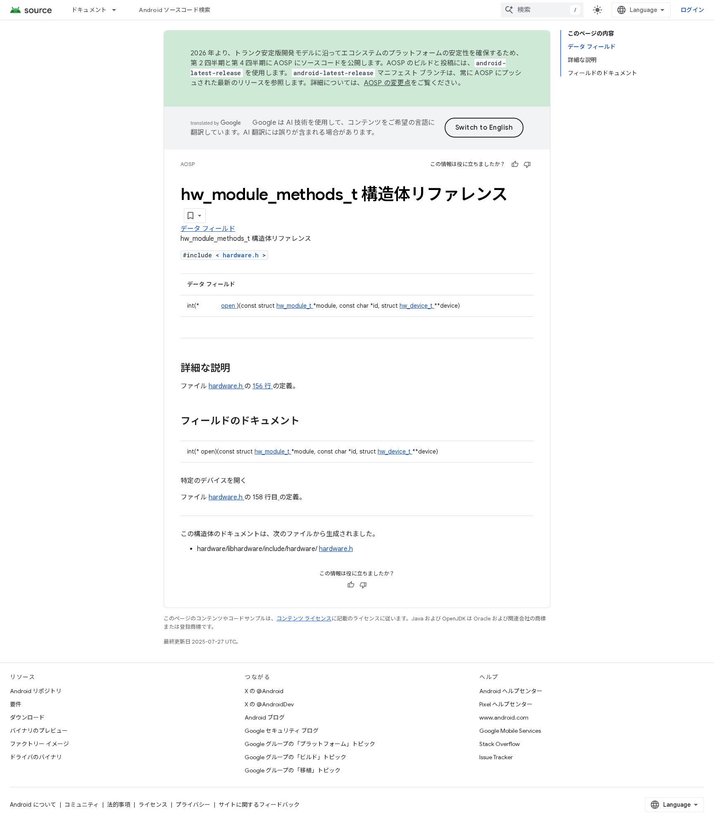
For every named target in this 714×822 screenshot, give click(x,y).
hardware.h (242, 255)
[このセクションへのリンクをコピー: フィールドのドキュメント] (310, 422)
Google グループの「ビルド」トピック (295, 757)
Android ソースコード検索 (174, 10)
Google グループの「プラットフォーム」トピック (310, 744)
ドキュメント (89, 10)
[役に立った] (515, 164)
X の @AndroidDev (269, 704)
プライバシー (193, 804)
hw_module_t (294, 305)
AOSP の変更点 (387, 83)
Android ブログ (265, 717)
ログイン (692, 10)
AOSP (188, 164)
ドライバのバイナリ (36, 757)
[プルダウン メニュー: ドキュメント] (118, 10)
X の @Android (264, 691)
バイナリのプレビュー (39, 730)
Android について (33, 804)
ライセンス (152, 804)
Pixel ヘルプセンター (506, 704)
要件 (15, 704)
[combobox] (542, 9)
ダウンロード (27, 717)
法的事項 (118, 804)
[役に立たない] (527, 164)
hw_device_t (417, 305)
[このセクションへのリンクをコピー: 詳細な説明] (241, 369)
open (229, 305)
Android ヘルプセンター (511, 691)
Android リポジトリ (36, 691)
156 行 (262, 386)
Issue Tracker (496, 757)
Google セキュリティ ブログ (282, 730)
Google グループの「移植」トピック (292, 770)
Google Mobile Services (510, 730)
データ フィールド (208, 229)
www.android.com (503, 717)
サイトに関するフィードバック (259, 804)
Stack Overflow (499, 744)
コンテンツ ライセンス (303, 618)
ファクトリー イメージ (39, 744)
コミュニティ (81, 804)
